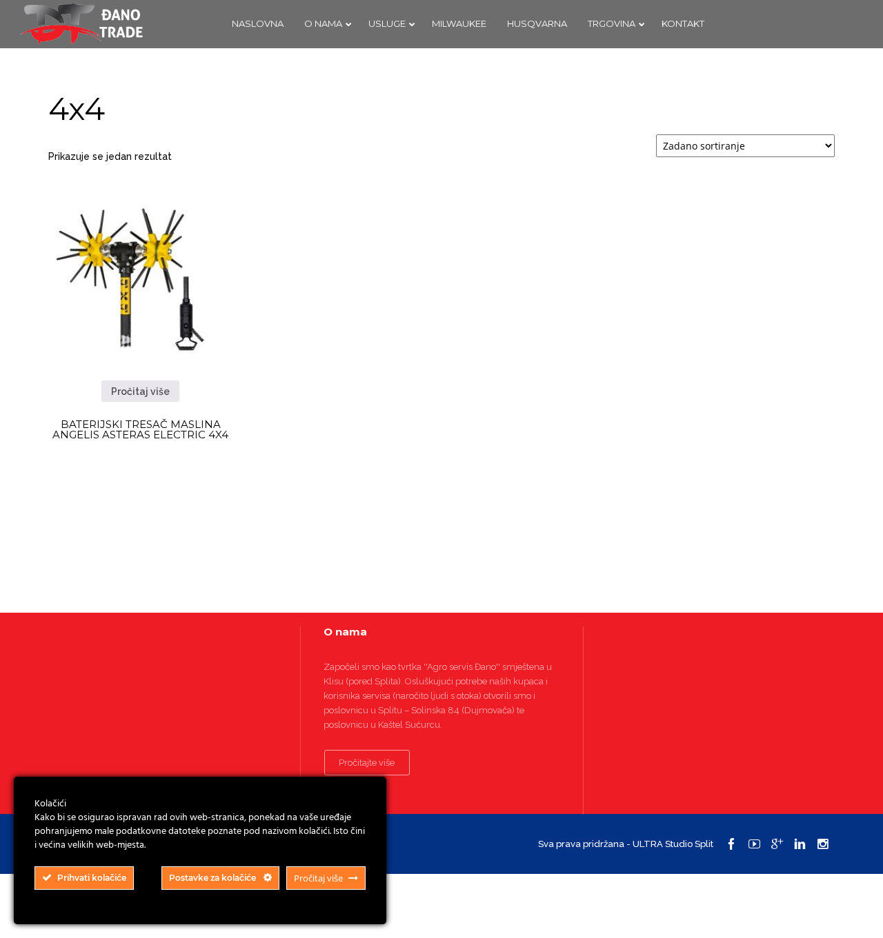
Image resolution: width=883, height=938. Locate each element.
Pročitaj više (140, 391)
